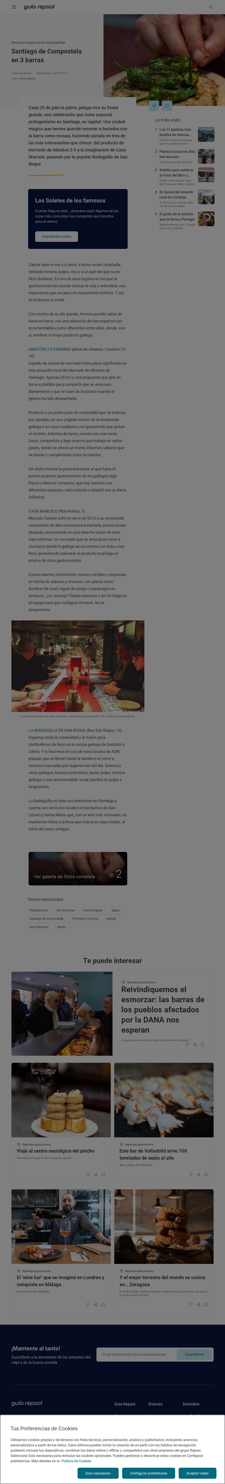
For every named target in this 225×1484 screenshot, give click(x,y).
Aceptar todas (198, 1473)
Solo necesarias (98, 1473)
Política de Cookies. (77, 1461)
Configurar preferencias (148, 1473)
